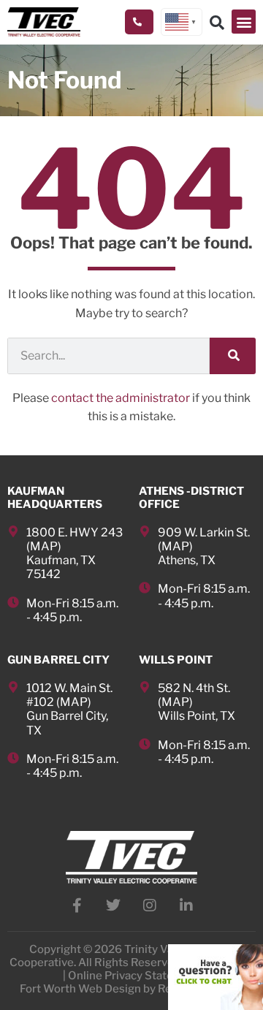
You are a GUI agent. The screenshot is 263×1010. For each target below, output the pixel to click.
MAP (44, 546)
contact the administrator (120, 398)
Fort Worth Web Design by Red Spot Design (132, 988)
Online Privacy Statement (134, 975)
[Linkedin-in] (186, 905)
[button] (244, 22)
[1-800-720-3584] (139, 22)
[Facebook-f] (76, 905)
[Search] (233, 356)
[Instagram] (149, 905)
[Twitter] (113, 905)
